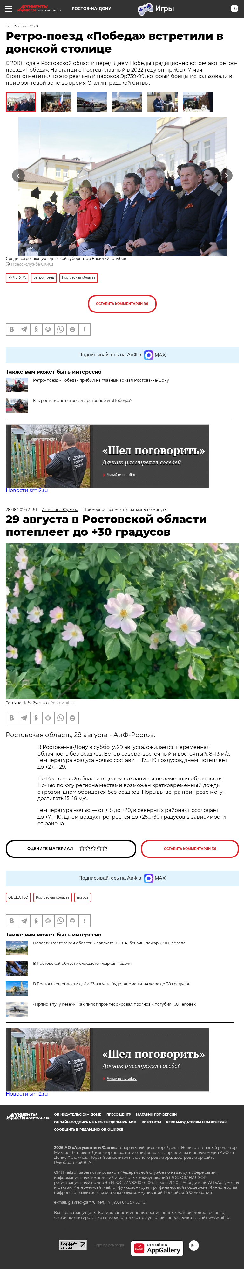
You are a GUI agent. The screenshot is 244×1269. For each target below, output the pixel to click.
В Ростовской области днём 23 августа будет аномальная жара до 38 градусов (111, 983)
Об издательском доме (77, 1115)
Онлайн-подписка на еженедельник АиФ (95, 1122)
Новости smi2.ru (27, 490)
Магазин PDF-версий (156, 1115)
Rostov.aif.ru (62, 702)
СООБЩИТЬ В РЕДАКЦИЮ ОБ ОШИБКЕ (88, 1130)
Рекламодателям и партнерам (196, 1122)
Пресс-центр (118, 1115)
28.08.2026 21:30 (21, 509)
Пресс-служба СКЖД (32, 264)
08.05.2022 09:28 (22, 26)
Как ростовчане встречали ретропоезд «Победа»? (82, 400)
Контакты (151, 1122)
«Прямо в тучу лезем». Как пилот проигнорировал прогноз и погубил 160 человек (114, 1004)
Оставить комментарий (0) (122, 304)
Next (226, 175)
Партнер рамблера (109, 1245)
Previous (18, 175)
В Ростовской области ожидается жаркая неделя (82, 963)
